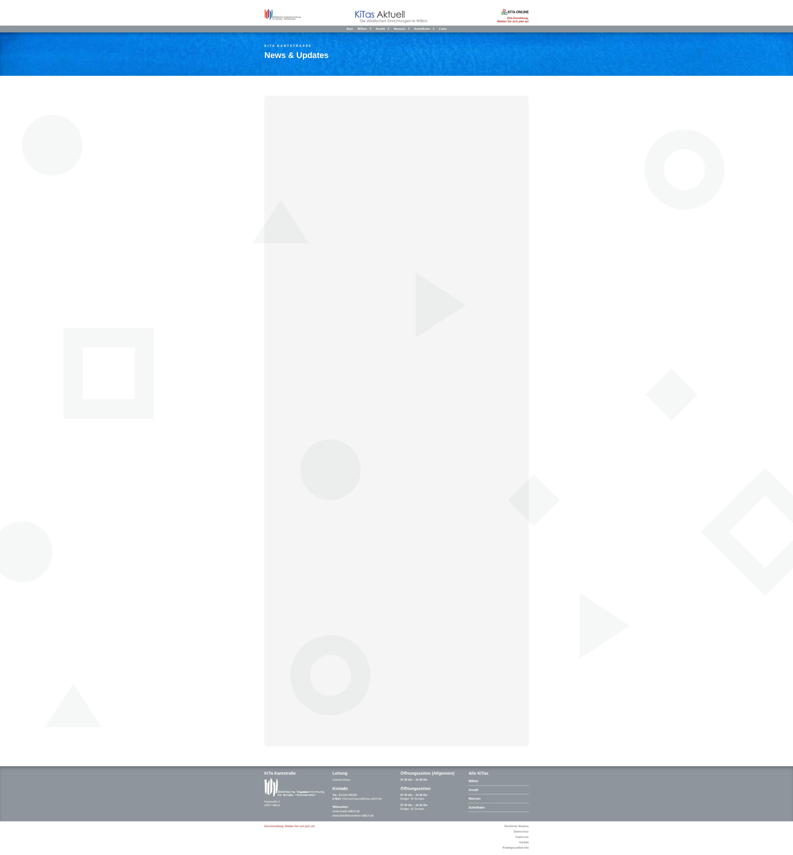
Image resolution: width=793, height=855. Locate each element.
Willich (362, 28)
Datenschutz (521, 831)
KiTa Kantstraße (288, 46)
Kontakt (524, 842)
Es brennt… (286, 690)
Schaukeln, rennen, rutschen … (306, 267)
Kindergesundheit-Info (516, 847)
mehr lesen (282, 291)
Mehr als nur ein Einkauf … (302, 479)
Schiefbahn (422, 28)
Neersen (399, 28)
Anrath (380, 28)
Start (349, 28)
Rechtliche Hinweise (517, 826)
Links (443, 28)
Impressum (522, 836)
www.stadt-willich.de (346, 811)
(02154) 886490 (348, 795)
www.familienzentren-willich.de (353, 815)
